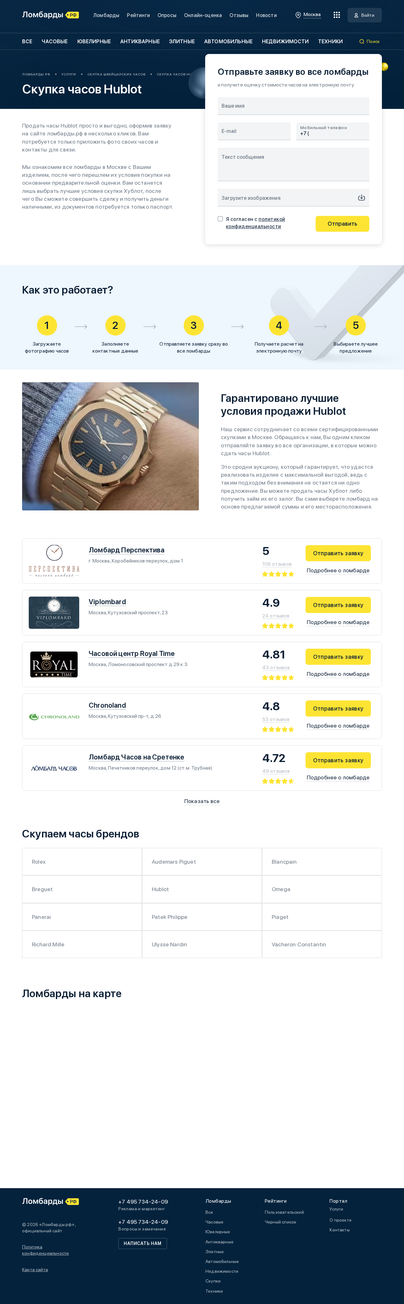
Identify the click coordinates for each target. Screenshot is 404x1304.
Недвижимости (285, 42)
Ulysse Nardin (169, 944)
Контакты (339, 1229)
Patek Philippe (170, 917)
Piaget (280, 917)
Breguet (42, 889)
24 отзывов (275, 616)
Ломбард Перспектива (126, 550)
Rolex (38, 861)
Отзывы (238, 15)
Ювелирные (94, 42)
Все (27, 42)
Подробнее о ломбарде (338, 570)
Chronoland (107, 705)
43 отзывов (276, 667)
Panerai (41, 917)
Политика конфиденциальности (45, 1250)
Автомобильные (228, 42)
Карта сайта (35, 1269)
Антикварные (140, 42)
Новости (266, 15)
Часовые (55, 42)
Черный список (280, 1221)
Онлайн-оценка (203, 15)
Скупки (213, 1280)
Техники (330, 42)
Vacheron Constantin (299, 944)
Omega (281, 889)
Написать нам (143, 1243)
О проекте (341, 1220)
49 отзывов (276, 771)
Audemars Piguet (174, 861)
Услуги (336, 1209)
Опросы (166, 15)
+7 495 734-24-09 (143, 1201)
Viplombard (107, 602)
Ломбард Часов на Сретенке (136, 757)
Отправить (342, 223)
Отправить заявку (338, 553)
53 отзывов (275, 719)
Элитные (182, 42)
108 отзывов (277, 564)
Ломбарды (106, 15)
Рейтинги (138, 15)
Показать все (202, 801)
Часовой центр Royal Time (132, 653)
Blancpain (284, 861)
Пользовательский (284, 1212)
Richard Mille (48, 944)
